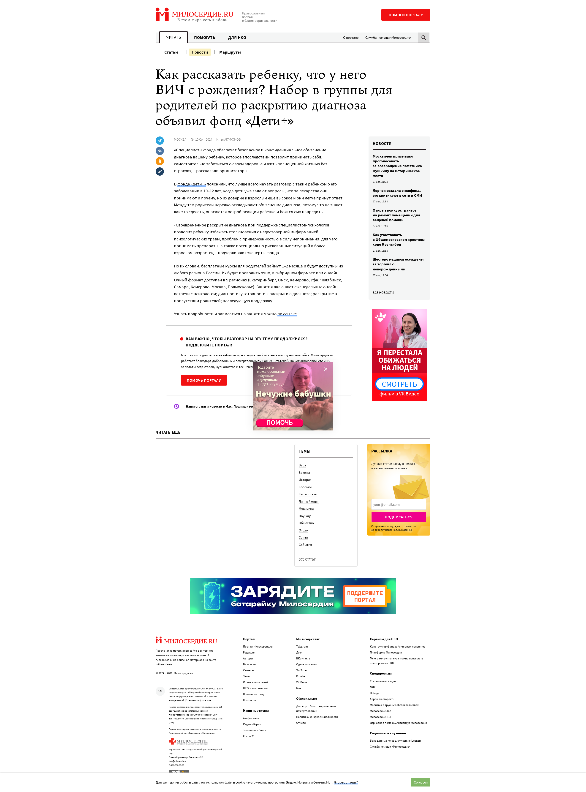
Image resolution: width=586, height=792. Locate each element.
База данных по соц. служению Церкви (395, 741)
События (305, 544)
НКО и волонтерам (255, 688)
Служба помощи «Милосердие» (388, 37)
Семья (303, 537)
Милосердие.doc (380, 711)
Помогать (204, 37)
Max (298, 688)
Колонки (305, 487)
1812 (372, 687)
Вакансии (249, 664)
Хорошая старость (382, 699)
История (305, 479)
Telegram (302, 646)
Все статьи (307, 559)
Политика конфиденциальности (317, 717)
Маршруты (230, 52)
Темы (246, 676)
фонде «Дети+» (191, 184)
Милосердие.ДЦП (381, 717)
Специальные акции (383, 681)
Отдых (303, 530)
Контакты (249, 700)
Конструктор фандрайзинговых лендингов (398, 646)
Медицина (306, 508)
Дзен (299, 652)
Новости (200, 52)
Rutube (300, 676)
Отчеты (301, 723)
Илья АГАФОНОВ (228, 139)
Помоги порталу (406, 14)
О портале (350, 37)
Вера (302, 465)
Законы (304, 472)
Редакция (249, 652)
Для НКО (237, 37)
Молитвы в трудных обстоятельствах (394, 705)
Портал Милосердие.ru (258, 646)
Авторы (248, 658)
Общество (306, 523)
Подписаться (398, 517)
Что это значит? (346, 782)
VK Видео (302, 682)
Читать (173, 37)
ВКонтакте (303, 658)
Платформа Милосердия (386, 652)
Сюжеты (248, 670)
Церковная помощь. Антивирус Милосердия (398, 723)
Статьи (171, 52)
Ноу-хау (305, 516)
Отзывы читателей (255, 682)
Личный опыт (309, 501)
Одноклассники (306, 664)
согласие (407, 526)
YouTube (301, 670)
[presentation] (398, 504)
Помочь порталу (204, 380)
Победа (375, 693)
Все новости (383, 292)
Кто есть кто (308, 494)
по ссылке (287, 313)
